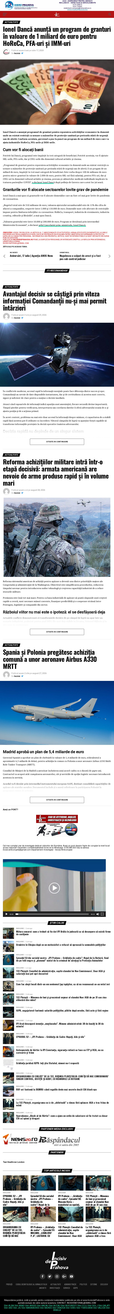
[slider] (52, 914)
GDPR (75, 1287)
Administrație (70, 1284)
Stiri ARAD (19, 1305)
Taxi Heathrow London (13, 1162)
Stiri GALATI (104, 1305)
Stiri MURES (46, 1308)
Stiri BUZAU (54, 1305)
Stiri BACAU (42, 1305)
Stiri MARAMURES (30, 1308)
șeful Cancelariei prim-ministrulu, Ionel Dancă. (62, 225)
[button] (54, 888)
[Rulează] (6, 914)
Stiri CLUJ (82, 1305)
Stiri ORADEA (58, 1308)
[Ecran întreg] (102, 914)
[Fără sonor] (97, 914)
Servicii (66, 1287)
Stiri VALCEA (99, 1308)
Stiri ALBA (9, 1305)
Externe (93, 1284)
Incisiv (17, 53)
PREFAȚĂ (9, 1284)
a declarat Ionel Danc (43, 182)
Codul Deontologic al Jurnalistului (31, 1284)
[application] (54, 888)
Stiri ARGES (30, 1305)
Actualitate (55, 1284)
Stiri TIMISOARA (84, 1308)
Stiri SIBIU (71, 1308)
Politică (83, 1284)
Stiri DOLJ (93, 1305)
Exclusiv (104, 1284)
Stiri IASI (8, 1308)
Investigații (55, 1287)
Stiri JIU (17, 1308)
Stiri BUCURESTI (69, 1305)
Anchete (42, 1287)
